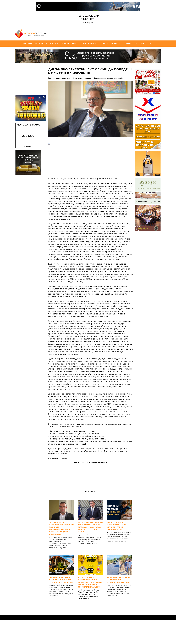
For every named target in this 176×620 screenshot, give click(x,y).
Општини (39, 43)
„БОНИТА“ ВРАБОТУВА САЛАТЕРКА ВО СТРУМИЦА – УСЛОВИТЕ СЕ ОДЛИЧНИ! (61, 580)
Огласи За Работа (88, 43)
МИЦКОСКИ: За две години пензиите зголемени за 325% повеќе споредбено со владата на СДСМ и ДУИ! (90, 527)
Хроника (104, 43)
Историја (139, 43)
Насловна (27, 43)
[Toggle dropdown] (46, 43)
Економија (118, 78)
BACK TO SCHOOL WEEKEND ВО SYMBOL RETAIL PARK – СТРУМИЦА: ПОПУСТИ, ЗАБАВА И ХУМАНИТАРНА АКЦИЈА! (90, 582)
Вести (53, 43)
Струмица (109, 78)
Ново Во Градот (69, 43)
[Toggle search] (150, 43)
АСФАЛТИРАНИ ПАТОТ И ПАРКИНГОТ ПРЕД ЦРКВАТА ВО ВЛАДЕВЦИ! (118, 580)
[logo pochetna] (31, 34)
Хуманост (127, 43)
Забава (114, 43)
